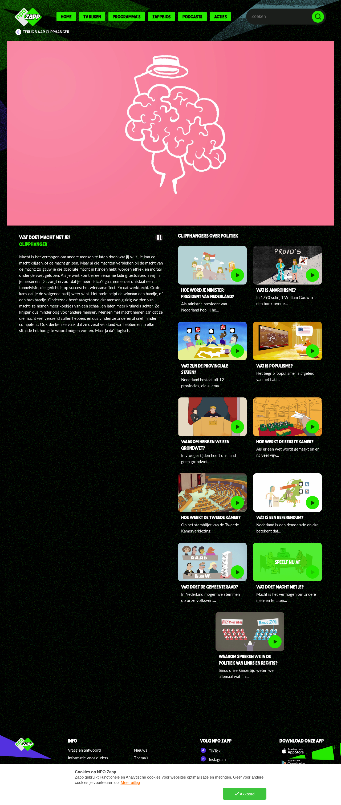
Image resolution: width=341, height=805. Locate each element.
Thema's (141, 757)
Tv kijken (92, 16)
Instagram (217, 759)
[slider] (173, 196)
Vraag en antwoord (84, 750)
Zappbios (161, 16)
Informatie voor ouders (88, 757)
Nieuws (140, 750)
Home (66, 16)
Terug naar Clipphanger (46, 32)
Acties (220, 16)
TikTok (214, 750)
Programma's (127, 16)
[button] (170, 133)
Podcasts (192, 16)
